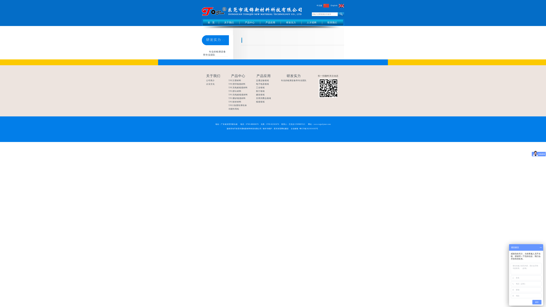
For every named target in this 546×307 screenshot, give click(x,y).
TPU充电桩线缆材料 (238, 95)
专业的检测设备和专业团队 (294, 80)
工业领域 (260, 88)
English (334, 6)
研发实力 (291, 22)
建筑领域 (260, 95)
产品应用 (270, 22)
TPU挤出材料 (234, 91)
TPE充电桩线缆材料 (238, 88)
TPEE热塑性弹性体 (237, 105)
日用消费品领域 (263, 98)
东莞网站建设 (283, 129)
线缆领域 (260, 102)
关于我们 (229, 22)
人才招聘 (312, 22)
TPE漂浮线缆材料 (236, 84)
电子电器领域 (262, 84)
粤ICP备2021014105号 (308, 129)
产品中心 (250, 22)
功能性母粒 (233, 109)
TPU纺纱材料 (234, 102)
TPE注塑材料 (234, 80)
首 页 (211, 22)
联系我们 (332, 22)
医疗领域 (260, 91)
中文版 (319, 6)
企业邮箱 (294, 129)
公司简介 (210, 80)
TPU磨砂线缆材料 (237, 98)
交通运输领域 (262, 80)
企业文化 (210, 84)
